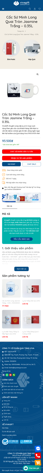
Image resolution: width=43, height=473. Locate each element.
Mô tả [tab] (9, 206)
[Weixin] (13, 374)
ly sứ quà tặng (11, 261)
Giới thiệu (5, 428)
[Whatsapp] (7, 374)
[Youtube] (10, 374)
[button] (3, 8)
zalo (25, 225)
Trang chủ (20, 31)
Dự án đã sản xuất (8, 432)
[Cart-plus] (38, 463)
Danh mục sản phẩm (9, 435)
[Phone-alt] (38, 456)
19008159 (18, 225)
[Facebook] (3, 374)
